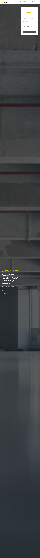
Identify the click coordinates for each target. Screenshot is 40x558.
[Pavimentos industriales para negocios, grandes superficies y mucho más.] (4, 2)
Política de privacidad (32, 29)
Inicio (15, 1)
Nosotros (19, 1)
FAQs (32, 1)
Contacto (35, 1)
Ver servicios (5, 293)
